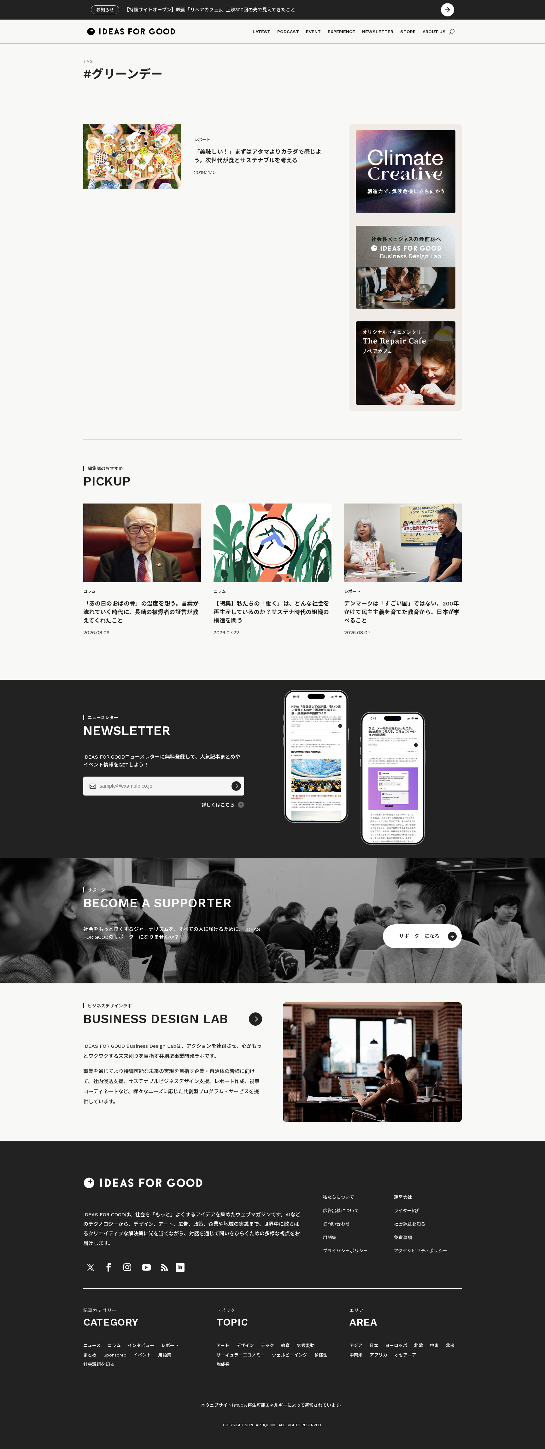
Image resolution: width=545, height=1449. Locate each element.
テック (267, 1345)
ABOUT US (434, 31)
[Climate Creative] (405, 211)
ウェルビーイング (289, 1355)
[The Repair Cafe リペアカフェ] (405, 403)
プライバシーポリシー (345, 1250)
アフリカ (378, 1355)
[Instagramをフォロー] (127, 1267)
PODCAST (288, 31)
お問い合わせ (336, 1223)
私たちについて (339, 1197)
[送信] (236, 786)
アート (222, 1345)
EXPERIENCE (341, 31)
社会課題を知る (409, 1223)
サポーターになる (419, 936)
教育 (285, 1345)
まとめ (90, 1355)
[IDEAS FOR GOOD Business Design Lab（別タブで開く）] (405, 307)
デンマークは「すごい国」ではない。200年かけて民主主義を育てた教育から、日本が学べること (402, 612)
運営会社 (403, 1197)
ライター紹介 (407, 1210)
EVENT (313, 31)
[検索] (451, 32)
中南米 (356, 1355)
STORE (408, 31)
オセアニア (405, 1355)
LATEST (261, 31)
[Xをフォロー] (90, 1267)
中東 (434, 1345)
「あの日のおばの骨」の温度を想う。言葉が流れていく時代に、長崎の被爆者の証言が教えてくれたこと (141, 612)
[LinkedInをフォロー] (180, 1267)
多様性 (320, 1355)
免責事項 (403, 1237)
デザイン (245, 1345)
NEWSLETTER (377, 31)
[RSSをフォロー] (164, 1267)
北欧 (418, 1345)
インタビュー (141, 1345)
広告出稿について (341, 1210)
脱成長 (223, 1364)
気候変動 (305, 1345)
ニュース (92, 1345)
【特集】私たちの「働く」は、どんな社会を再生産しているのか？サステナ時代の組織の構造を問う (271, 612)
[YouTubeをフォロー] (146, 1267)
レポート (170, 1345)
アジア (355, 1345)
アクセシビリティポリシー (420, 1250)
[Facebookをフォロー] (108, 1267)
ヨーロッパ (396, 1345)
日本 (373, 1345)
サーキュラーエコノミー (240, 1355)
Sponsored (114, 1355)
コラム (114, 1345)
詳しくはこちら (218, 805)
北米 (450, 1345)
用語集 (330, 1237)
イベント (142, 1355)
